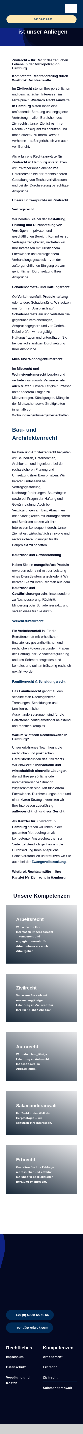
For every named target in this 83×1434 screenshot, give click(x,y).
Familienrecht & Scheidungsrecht (38, 681)
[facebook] (7, 1410)
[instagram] (13, 1410)
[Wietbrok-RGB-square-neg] (36, 1248)
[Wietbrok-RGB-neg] (29, 6)
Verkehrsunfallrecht (28, 621)
